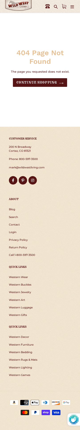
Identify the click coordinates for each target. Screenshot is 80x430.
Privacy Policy (18, 239)
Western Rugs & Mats (23, 359)
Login (12, 232)
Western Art (17, 300)
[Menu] (72, 6)
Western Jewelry (20, 292)
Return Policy (18, 247)
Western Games (19, 375)
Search (13, 217)
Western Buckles (20, 284)
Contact (14, 224)
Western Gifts (18, 315)
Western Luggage (21, 307)
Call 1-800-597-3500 (22, 255)
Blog (12, 209)
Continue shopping (36, 82)
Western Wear (18, 277)
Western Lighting (20, 367)
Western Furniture (21, 344)
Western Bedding (20, 352)
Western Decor (19, 337)
